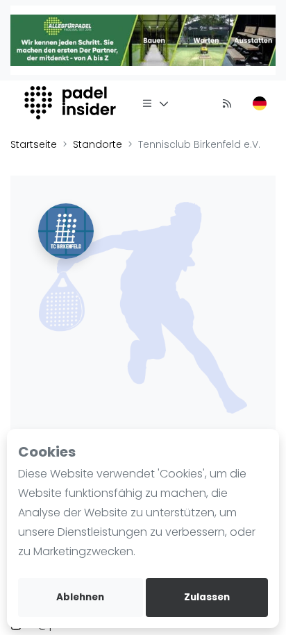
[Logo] (71, 103)
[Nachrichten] (227, 103)
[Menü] (155, 103)
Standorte (97, 144)
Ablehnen (80, 597)
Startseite (33, 144)
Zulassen (207, 597)
